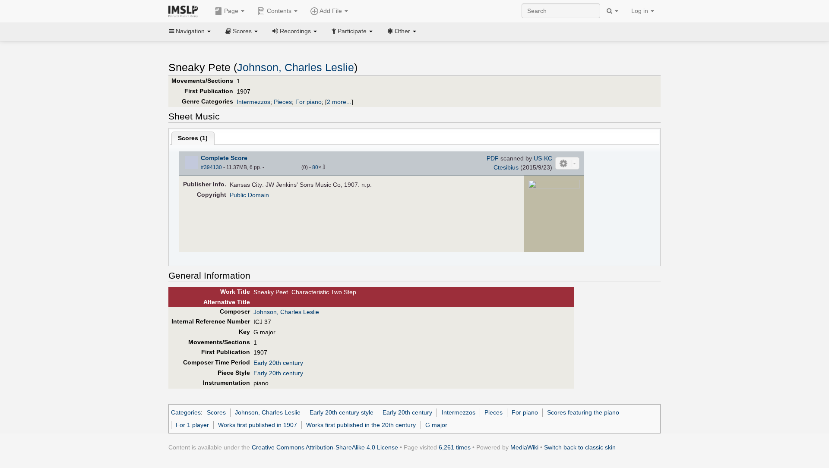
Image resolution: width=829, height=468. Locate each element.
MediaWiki (524, 447)
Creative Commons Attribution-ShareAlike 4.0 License (325, 447)
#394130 (211, 167)
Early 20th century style (341, 412)
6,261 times (455, 447)
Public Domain (249, 195)
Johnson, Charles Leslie (295, 67)
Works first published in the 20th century (361, 424)
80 (315, 167)
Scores (216, 412)
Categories (186, 412)
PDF (493, 158)
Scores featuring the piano (583, 412)
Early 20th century (278, 362)
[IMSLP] (185, 11)
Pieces (283, 101)
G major (436, 424)
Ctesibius (506, 167)
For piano (308, 101)
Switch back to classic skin (580, 447)
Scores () (193, 138)
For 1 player (192, 424)
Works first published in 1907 (257, 424)
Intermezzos (253, 101)
